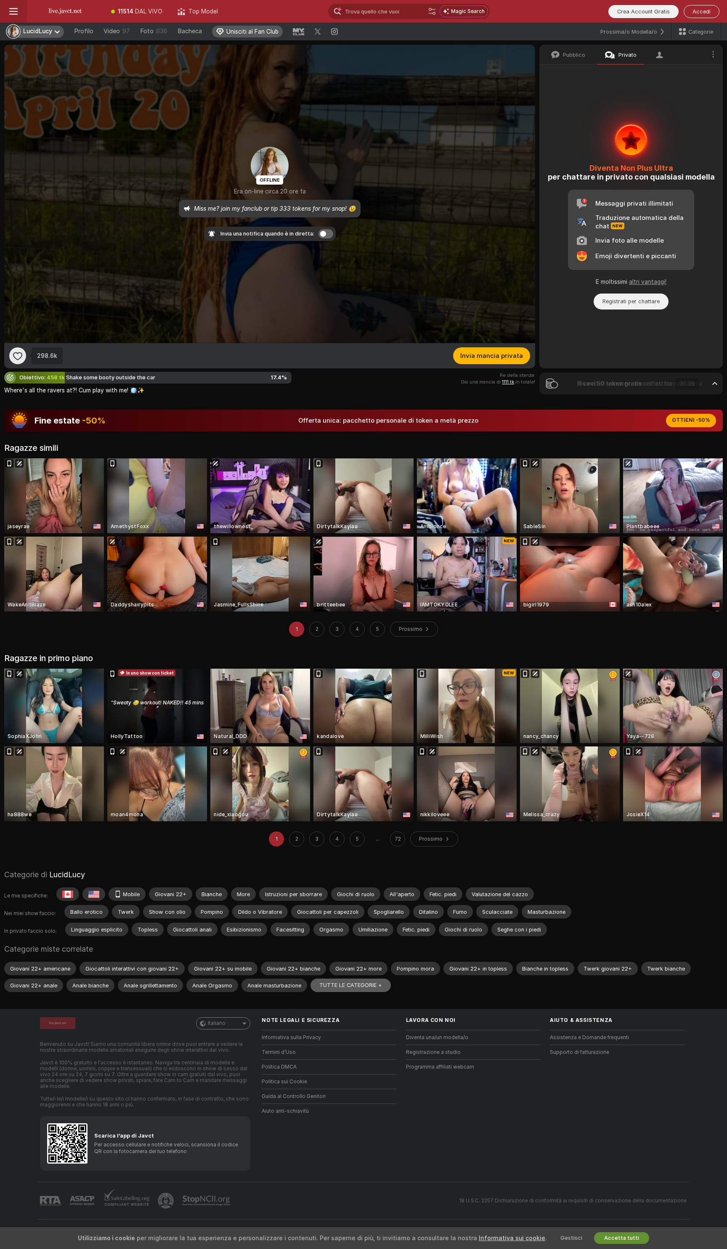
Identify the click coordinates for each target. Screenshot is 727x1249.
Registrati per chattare (631, 301)
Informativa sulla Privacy (291, 1037)
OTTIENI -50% (691, 420)
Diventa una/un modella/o (437, 1037)
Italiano (217, 1023)
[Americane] (93, 894)
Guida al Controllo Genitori (294, 1096)
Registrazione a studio (433, 1052)
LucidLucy (67, 874)
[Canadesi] (67, 894)
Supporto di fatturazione (579, 1052)
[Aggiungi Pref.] (17, 355)
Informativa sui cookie (512, 1238)
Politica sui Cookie (284, 1082)
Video (116, 31)
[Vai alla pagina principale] (65, 11)
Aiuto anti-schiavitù (285, 1111)
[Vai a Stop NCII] (207, 1201)
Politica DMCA (279, 1067)
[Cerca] (432, 11)
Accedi (702, 11)
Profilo (83, 31)
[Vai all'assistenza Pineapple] (166, 1201)
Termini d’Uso (279, 1052)
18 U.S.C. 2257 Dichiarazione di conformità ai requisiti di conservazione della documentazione (573, 1201)
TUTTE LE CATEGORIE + (350, 985)
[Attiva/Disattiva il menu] (13, 11)
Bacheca (190, 31)
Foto (153, 31)
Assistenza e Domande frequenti (589, 1037)
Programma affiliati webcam (440, 1067)
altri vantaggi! (647, 281)
